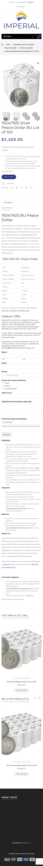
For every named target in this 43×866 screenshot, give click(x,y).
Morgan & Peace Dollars (23, 44)
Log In (23, 2)
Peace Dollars (10, 48)
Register (31, 2)
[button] (38, 63)
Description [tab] (8, 202)
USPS (23, 468)
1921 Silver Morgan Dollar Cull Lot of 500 (21, 765)
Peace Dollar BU (26, 48)
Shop (8, 44)
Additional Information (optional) (16, 402)
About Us (7, 564)
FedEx (37, 468)
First (3, 359)
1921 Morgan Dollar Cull (21, 761)
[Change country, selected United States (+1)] (4, 375)
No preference (10, 389)
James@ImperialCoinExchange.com (17, 508)
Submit (6, 434)
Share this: (5, 187)
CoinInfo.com (26, 843)
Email (4, 363)
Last (24, 359)
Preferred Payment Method (15, 419)
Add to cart (8, 177)
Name (5, 352)
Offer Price (7, 393)
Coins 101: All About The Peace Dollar (15, 311)
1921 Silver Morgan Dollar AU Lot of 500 (22, 682)
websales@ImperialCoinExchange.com (18, 528)
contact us (30, 595)
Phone (4, 372)
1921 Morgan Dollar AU (21, 678)
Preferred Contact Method (14, 380)
